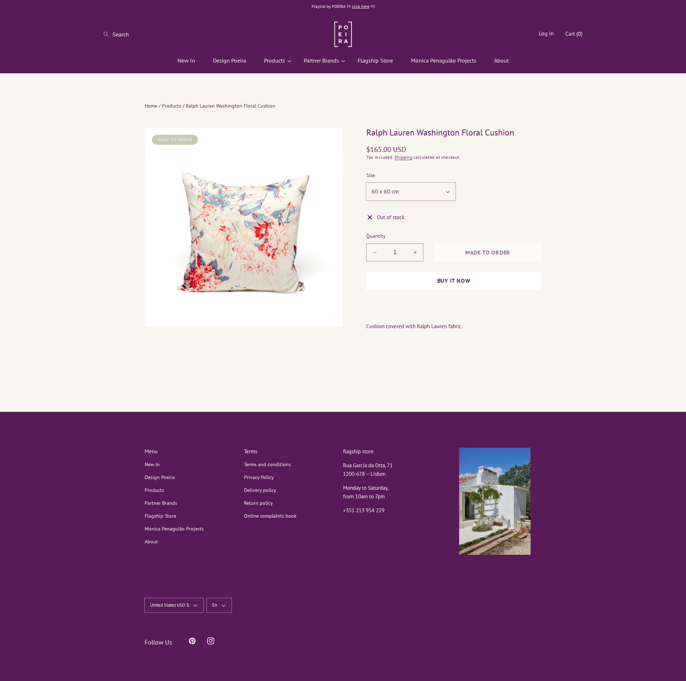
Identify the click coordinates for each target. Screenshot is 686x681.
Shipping (403, 157)
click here (360, 6)
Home (151, 106)
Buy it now (454, 280)
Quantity (376, 236)
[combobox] (132, 34)
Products (171, 106)
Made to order (487, 252)
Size (370, 175)
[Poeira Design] (343, 34)
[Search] (108, 34)
